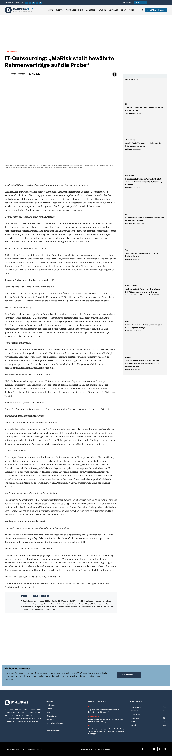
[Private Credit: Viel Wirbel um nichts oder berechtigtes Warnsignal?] (145, 309)
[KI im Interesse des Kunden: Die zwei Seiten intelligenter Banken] (145, 202)
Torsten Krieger (130, 113)
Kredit (127, 321)
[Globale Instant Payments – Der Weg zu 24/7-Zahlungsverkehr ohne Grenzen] (145, 274)
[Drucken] (63, 175)
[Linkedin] (26, 3)
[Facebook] (37, 3)
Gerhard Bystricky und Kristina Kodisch (137, 295)
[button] (141, 10)
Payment (128, 250)
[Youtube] (33, 3)
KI (126, 104)
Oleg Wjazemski (130, 223)
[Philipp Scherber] (7, 73)
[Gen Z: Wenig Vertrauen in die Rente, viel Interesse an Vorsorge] (145, 128)
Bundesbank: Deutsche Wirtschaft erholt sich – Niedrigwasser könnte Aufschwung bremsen (143, 182)
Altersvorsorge (130, 140)
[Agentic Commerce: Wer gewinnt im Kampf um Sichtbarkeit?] (145, 92)
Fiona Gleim (129, 330)
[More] (74, 175)
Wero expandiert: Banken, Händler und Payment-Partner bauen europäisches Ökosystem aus (142, 363)
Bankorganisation (12, 51)
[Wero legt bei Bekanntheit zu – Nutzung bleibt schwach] (145, 238)
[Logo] (19, 10)
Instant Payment (131, 286)
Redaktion (128, 149)
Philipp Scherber (17, 74)
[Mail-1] (40, 3)
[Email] (47, 175)
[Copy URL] (68, 175)
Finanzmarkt (129, 175)
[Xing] (30, 3)
